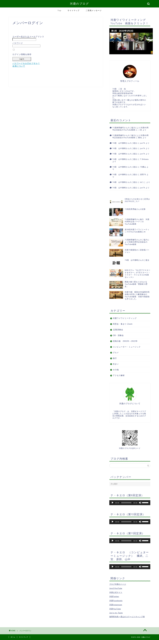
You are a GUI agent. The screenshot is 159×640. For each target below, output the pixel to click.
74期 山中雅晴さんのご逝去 (124, 143)
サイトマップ (74, 10)
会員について (18, 66)
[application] (129, 502)
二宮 (140, 130)
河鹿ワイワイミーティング (125, 318)
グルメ (116, 352)
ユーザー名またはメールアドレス (28, 37)
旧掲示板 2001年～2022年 (125, 341)
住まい (116, 364)
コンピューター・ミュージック (127, 347)
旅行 (115, 358)
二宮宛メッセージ (94, 10)
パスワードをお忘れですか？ (26, 63)
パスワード (17, 43)
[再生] (112, 502)
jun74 (142, 143)
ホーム (13, 637)
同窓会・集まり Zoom (123, 324)
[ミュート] (140, 502)
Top (59, 10)
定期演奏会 (118, 330)
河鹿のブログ (79, 3)
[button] (131, 41)
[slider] (145, 502)
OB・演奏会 (118, 335)
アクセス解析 (119, 375)
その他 (116, 370)
